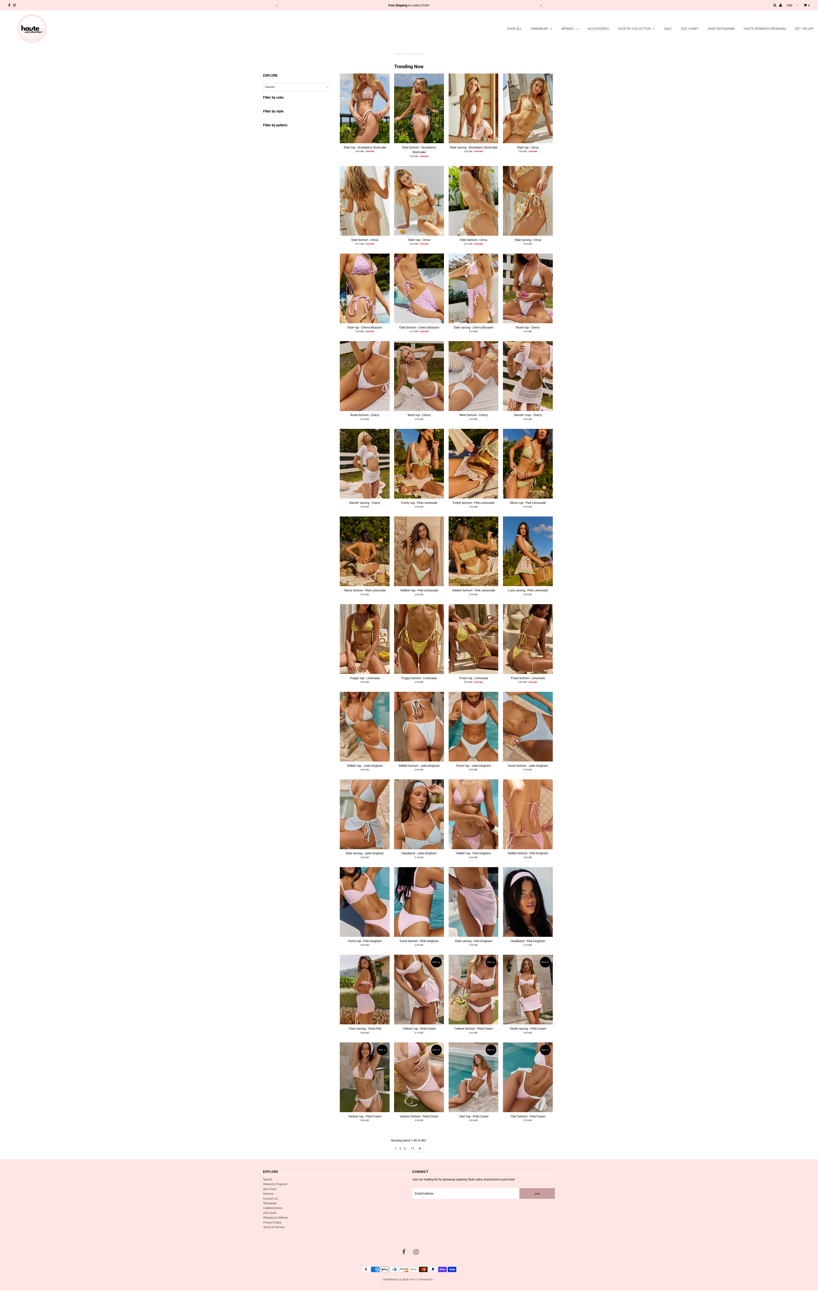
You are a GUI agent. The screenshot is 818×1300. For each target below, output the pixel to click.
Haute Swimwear (421, 1279)
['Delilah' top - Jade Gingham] (365, 727)
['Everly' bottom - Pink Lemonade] (473, 464)
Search (267, 1179)
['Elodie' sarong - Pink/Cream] (528, 990)
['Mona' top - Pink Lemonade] (528, 464)
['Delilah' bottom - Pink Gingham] (528, 814)
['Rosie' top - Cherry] (528, 288)
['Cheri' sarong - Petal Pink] (365, 990)
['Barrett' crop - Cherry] (528, 376)
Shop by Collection (634, 29)
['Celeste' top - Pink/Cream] (419, 990)
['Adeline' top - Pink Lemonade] (419, 551)
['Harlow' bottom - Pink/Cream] (419, 1077)
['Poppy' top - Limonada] (365, 639)
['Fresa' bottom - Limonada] (528, 639)
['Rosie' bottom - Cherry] (365, 376)
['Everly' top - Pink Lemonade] (419, 464)
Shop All (514, 29)
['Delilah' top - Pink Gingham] (473, 814)
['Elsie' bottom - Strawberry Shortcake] (419, 108)
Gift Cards (270, 1213)
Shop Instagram (721, 29)
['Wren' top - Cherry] (419, 376)
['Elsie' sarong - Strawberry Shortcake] (473, 108)
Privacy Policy (272, 1222)
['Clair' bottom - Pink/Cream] (528, 1077)
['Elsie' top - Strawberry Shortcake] (365, 108)
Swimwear (539, 29)
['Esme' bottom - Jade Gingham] (528, 727)
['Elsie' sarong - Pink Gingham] (473, 902)
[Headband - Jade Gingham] (419, 814)
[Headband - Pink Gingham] (528, 902)
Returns (268, 1193)
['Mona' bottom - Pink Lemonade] (365, 551)
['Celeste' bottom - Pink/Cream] (473, 990)
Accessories (598, 29)
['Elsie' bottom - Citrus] (365, 201)
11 (412, 1148)
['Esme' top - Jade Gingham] (473, 727)
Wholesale (270, 1203)
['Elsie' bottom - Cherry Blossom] (419, 288)
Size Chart (689, 29)
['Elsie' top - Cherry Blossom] (365, 288)
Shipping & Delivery (275, 1217)
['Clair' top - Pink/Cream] (473, 1077)
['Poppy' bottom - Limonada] (419, 639)
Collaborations (272, 1208)
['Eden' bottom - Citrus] (473, 201)
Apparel (568, 29)
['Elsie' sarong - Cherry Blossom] (473, 288)
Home (398, 53)
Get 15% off (804, 29)
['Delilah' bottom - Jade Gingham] (419, 727)
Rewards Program (275, 1184)
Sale (668, 29)
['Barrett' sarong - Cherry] (365, 464)
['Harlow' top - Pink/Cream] (365, 1077)
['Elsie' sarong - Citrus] (528, 201)
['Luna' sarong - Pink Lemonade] (528, 551)
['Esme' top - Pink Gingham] (365, 902)
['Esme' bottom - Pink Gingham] (419, 902)
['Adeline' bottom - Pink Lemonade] (473, 551)
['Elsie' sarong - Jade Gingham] (365, 814)
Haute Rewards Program (765, 29)
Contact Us (270, 1198)
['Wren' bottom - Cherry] (473, 376)
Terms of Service (274, 1227)
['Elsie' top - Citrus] (528, 108)
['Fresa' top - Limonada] (473, 639)
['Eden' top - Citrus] (419, 201)
